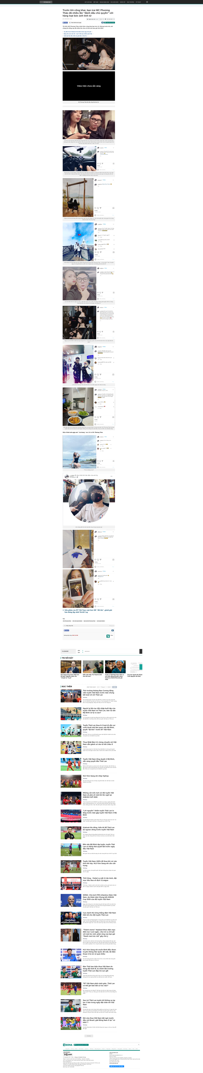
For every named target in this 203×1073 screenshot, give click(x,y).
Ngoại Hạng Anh (104, 2)
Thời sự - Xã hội (74, 1048)
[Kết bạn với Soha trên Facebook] (108, 636)
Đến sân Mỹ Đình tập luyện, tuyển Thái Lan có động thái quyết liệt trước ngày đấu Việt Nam (99, 846)
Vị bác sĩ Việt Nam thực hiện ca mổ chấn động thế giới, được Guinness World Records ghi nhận (114, 677)
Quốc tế (86, 1048)
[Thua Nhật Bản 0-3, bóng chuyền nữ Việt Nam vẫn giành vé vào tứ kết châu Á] (71, 747)
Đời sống (125, 1048)
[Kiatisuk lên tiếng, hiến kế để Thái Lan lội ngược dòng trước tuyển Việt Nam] (71, 832)
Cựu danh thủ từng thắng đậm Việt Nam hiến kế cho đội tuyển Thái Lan (99, 914)
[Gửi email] (102, 22)
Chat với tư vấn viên (117, 1066)
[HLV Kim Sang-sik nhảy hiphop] (71, 781)
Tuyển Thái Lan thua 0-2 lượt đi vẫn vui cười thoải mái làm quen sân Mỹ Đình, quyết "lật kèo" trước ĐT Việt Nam (99, 727)
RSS (137, 1048)
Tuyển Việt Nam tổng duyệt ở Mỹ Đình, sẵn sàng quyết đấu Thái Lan (99, 760)
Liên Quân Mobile (101, 621)
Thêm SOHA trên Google (76, 22)
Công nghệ (120, 1048)
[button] (140, 667)
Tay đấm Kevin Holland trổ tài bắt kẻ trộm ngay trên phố (78, 31)
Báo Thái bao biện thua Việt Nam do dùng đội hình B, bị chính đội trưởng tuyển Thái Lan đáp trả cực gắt (98, 969)
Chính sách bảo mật (113, 1063)
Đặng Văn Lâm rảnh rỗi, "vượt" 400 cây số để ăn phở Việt (78, 33)
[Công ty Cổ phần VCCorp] (82, 1053)
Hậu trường (130, 2)
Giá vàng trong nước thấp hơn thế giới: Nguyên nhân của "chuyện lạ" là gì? (70, 676)
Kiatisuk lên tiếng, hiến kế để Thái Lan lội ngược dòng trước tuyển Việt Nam (99, 828)
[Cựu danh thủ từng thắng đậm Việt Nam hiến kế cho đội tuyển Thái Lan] (71, 918)
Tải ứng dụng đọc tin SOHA (82, 1044)
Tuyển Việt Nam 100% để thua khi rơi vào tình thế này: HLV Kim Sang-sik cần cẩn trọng (100, 863)
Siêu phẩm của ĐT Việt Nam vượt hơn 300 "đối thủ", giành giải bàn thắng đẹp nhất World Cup (88, 611)
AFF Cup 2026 (88, 2)
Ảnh (133, 1048)
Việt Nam (95, 2)
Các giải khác (114, 2)
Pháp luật (108, 1048)
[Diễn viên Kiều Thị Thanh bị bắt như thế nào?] (93, 666)
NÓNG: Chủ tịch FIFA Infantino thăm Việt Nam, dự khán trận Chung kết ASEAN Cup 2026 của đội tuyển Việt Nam (99, 897)
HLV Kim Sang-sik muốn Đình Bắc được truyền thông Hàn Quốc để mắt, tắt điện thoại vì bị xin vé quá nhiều (99, 952)
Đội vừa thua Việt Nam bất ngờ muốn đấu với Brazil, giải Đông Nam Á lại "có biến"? (99, 1020)
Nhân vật (122, 2)
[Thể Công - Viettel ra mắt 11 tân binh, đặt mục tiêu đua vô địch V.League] (71, 883)
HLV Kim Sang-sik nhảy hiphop (96, 776)
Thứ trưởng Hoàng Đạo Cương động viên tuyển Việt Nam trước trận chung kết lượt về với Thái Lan (98, 693)
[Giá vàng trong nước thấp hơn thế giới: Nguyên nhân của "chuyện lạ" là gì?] (71, 666)
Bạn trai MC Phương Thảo (89, 621)
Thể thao (85, 697)
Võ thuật (138, 2)
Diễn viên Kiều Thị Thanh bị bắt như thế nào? (92, 675)
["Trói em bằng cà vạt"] (89, 451)
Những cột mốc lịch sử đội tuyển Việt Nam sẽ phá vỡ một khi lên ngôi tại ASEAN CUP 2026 (98, 795)
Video (130, 1048)
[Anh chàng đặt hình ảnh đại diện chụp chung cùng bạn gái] (89, 499)
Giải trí (103, 1048)
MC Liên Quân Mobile (77, 621)
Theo (89, 625)
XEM (114, 687)
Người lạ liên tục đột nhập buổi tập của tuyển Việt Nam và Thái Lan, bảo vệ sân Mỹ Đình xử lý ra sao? (99, 710)
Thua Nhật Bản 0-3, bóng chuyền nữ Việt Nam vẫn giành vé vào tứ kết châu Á (99, 743)
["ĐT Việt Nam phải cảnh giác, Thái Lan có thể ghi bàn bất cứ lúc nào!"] (71, 988)
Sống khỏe (114, 1048)
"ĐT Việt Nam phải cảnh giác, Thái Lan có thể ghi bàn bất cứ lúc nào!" (99, 984)
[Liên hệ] (112, 630)
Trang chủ (67, 1048)
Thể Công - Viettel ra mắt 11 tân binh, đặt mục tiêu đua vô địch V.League (100, 879)
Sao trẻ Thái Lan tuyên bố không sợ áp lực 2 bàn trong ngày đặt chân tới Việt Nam (99, 1002)
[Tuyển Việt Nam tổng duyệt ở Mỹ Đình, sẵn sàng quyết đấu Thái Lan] (71, 764)
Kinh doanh (81, 1048)
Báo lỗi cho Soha (110, 22)
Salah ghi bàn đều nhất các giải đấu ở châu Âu (75, 35)
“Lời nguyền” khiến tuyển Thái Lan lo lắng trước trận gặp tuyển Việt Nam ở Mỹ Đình (100, 813)
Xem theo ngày (91, 687)
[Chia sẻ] (65, 22)
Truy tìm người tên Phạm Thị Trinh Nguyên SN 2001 (136, 675)
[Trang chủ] (67, 1045)
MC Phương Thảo (67, 621)
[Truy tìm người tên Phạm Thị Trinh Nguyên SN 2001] (137, 666)
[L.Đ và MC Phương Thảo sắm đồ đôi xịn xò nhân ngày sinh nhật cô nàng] (89, 364)
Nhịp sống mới (97, 1048)
